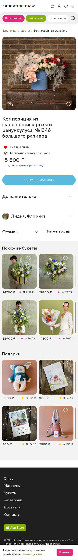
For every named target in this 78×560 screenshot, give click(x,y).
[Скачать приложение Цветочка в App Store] (15, 528)
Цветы (25, 30)
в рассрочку (35, 165)
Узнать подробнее (33, 554)
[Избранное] (66, 6)
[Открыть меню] (72, 6)
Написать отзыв (58, 231)
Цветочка (9, 30)
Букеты (10, 493)
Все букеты (15, 18)
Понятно (65, 552)
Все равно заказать (39, 180)
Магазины (12, 486)
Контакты (12, 514)
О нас (8, 478)
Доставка (12, 507)
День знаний (36, 18)
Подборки (56, 18)
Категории (13, 500)
